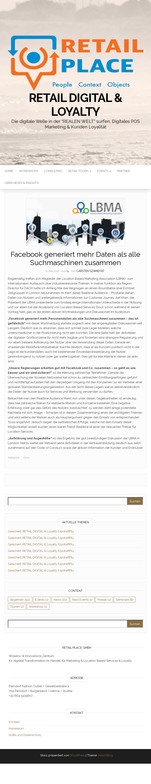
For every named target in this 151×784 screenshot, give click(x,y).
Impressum (16, 728)
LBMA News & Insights (22, 183)
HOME (9, 171)
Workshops (28, 171)
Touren (17, 606)
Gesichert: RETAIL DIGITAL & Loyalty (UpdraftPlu (41, 531)
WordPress (77, 755)
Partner (123, 171)
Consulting (53, 171)
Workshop (38, 606)
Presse (104, 599)
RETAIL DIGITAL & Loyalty (75, 105)
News (26, 457)
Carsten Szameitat (90, 271)
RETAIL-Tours (78, 171)
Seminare (124, 599)
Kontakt (14, 722)
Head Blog (105, 755)
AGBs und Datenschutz (25, 735)
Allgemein (20, 599)
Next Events (82, 599)
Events (103, 171)
